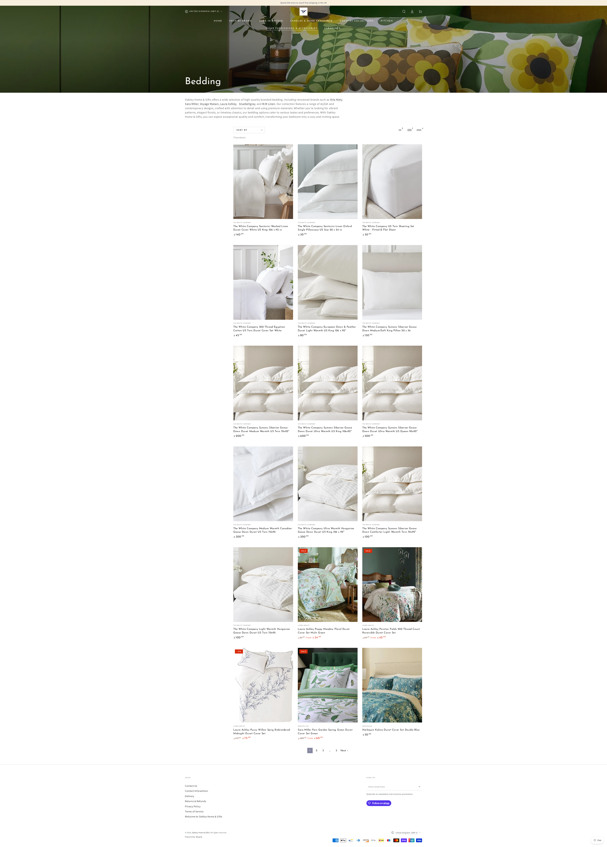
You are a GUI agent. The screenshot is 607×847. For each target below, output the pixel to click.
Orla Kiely (336, 99)
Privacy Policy (192, 806)
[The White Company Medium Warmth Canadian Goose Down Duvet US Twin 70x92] (263, 483)
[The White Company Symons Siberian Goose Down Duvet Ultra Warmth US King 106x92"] (328, 383)
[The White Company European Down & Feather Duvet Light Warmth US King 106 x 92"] (328, 282)
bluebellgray (247, 104)
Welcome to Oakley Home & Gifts (203, 816)
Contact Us (191, 786)
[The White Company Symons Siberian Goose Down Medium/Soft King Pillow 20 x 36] (392, 282)
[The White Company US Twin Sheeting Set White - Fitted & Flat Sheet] (392, 181)
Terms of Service (194, 811)
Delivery (189, 796)
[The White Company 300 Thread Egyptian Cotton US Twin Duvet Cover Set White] (263, 282)
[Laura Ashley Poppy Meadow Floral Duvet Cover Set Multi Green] (328, 584)
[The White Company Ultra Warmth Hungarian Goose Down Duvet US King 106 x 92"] (328, 483)
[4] (419, 130)
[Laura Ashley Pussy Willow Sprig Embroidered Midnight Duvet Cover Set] (263, 685)
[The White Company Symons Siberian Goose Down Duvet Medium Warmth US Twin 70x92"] (263, 383)
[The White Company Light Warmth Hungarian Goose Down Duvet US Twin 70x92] (263, 584)
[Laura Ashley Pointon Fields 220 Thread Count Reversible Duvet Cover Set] (392, 584)
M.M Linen (268, 104)
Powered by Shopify (193, 837)
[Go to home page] (303, 12)
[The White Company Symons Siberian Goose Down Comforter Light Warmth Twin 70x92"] (392, 483)
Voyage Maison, (209, 104)
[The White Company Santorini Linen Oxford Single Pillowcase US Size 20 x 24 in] (328, 181)
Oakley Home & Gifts (201, 832)
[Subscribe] (420, 786)
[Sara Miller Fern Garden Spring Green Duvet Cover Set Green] (328, 685)
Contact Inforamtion (196, 791)
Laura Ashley (228, 104)
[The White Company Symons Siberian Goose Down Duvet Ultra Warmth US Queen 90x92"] (392, 383)
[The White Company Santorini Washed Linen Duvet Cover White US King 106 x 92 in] (263, 181)
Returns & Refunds (195, 801)
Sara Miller (192, 104)
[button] (404, 11)
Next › (344, 750)
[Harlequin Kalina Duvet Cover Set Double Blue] (392, 685)
